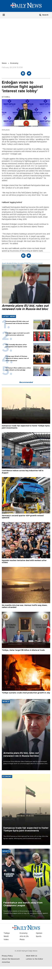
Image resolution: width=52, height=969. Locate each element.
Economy (14, 63)
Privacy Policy (7, 956)
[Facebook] (23, 73)
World (6, 936)
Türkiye (7, 933)
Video (6, 939)
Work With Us (31, 956)
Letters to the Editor (34, 959)
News (4, 63)
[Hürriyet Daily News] (26, 6)
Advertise (6, 962)
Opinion (39, 933)
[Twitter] (29, 73)
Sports (38, 936)
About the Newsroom (11, 959)
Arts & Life (24, 936)
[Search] (40, 15)
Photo (22, 939)
